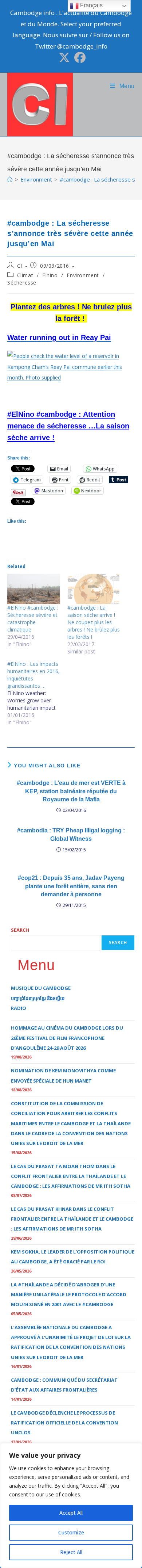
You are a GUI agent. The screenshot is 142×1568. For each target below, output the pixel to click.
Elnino (50, 275)
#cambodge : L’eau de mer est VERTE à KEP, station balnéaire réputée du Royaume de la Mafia (71, 791)
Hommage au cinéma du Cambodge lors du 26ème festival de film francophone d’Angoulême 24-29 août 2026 (67, 1038)
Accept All (71, 1512)
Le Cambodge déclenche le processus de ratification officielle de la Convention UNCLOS (64, 1422)
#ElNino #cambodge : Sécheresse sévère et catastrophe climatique (32, 618)
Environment (83, 275)
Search (20, 930)
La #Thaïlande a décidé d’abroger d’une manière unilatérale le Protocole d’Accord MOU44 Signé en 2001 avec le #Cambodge (68, 1294)
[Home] (10, 179)
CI (19, 265)
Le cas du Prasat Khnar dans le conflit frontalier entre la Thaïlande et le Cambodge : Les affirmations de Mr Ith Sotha (72, 1219)
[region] (71, 1505)
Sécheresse (21, 282)
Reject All (71, 1552)
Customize (71, 1532)
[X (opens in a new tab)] (64, 57)
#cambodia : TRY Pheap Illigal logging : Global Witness (71, 834)
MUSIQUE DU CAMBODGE (41, 988)
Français (91, 5)
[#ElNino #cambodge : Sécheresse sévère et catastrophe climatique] (33, 589)
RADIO (18, 1008)
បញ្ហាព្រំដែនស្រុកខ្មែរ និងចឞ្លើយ (37, 998)
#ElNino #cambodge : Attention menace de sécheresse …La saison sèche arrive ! (68, 426)
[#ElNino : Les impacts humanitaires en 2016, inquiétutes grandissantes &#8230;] (37, 693)
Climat (25, 275)
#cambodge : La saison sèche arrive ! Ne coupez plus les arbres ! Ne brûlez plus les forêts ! (93, 622)
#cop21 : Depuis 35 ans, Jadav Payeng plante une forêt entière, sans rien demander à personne (71, 886)
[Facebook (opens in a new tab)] (79, 57)
